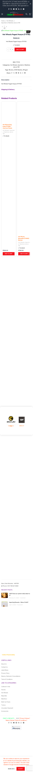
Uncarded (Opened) (7, 708)
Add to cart (20, 49)
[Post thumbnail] (4, 596)
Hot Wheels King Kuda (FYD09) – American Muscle (7, 126)
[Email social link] (13, 9)
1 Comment (22, 598)
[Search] (26, 14)
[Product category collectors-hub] (11, 421)
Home (3, 21)
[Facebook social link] (9, 9)
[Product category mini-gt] (22, 421)
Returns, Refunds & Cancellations (10, 676)
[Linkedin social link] (19, 9)
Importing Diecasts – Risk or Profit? (18, 602)
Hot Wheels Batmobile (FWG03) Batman (23, 238)
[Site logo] (15, 14)
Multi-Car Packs (5, 702)
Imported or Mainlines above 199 (10, 23)
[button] (9, 253)
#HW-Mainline (18, 70)
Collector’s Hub (5, 686)
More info (11, 768)
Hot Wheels (10, 21)
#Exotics (11, 70)
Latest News (4, 670)
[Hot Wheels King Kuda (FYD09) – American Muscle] (8, 112)
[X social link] (11, 9)
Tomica (3, 705)
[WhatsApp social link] (21, 9)
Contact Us (4, 667)
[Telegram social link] (23, 9)
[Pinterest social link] (16, 9)
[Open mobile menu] (2, 14)
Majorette (4, 696)
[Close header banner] (30, 3)
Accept (20, 768)
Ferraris (3, 689)
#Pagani (25, 70)
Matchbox (4, 699)
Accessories (4, 711)
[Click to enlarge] (5, 28)
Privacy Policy (5, 673)
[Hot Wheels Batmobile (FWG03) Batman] (24, 168)
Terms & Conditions (6, 679)
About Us (4, 664)
